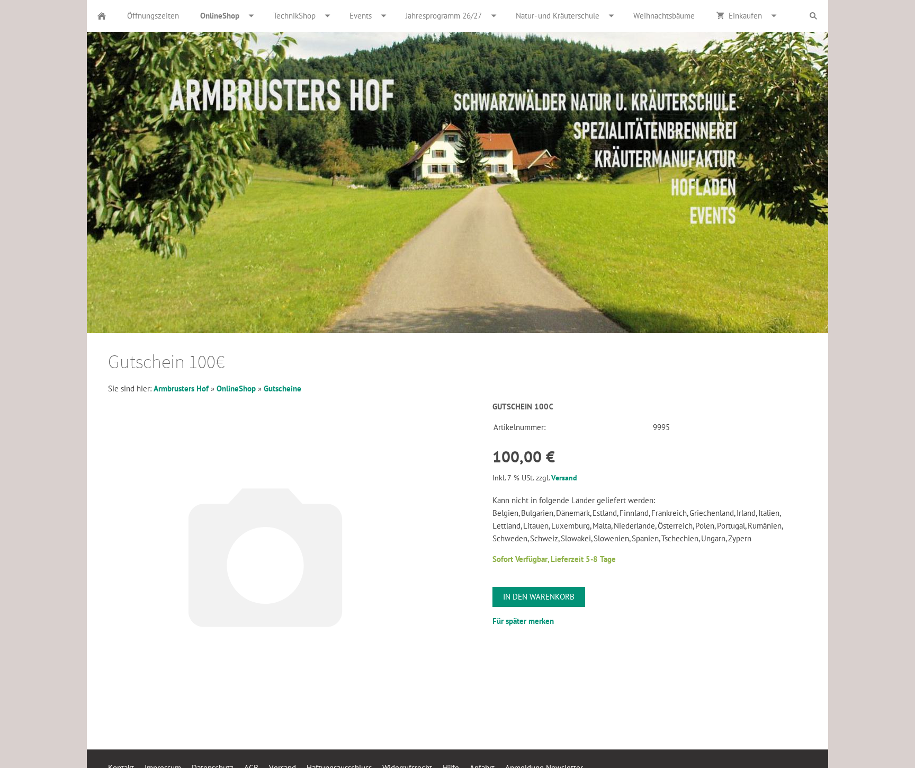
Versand (564, 478)
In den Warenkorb (539, 597)
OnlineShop (236, 388)
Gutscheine (282, 388)
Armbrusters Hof (181, 388)
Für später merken (523, 621)
